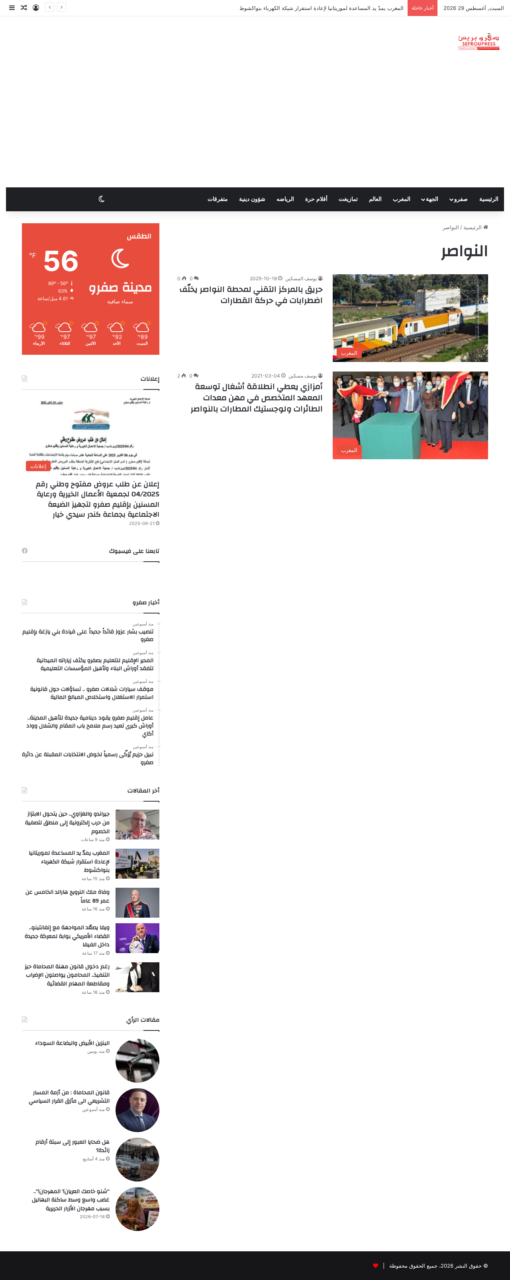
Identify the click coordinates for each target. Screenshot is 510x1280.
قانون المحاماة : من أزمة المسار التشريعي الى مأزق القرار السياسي (69, 1097)
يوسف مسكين (302, 376)
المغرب (401, 199)
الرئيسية (488, 199)
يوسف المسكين (301, 278)
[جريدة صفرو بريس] (478, 42)
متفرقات (218, 199)
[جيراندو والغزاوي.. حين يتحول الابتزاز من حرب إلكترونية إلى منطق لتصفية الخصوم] (137, 825)
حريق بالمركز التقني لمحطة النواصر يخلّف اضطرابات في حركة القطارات (251, 295)
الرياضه (285, 199)
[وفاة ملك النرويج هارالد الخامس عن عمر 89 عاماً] (137, 903)
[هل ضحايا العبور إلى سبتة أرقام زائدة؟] (137, 1160)
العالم (375, 199)
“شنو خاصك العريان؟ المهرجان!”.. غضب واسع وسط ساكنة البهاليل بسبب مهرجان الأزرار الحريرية (71, 1200)
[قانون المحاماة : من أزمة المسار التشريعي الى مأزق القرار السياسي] (137, 1110)
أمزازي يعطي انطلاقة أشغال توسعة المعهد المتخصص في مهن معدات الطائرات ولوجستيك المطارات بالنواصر (256, 397)
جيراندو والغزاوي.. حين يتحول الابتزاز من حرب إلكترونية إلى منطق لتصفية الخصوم (67, 822)
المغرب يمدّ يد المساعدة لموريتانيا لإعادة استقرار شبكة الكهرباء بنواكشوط (69, 861)
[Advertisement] (255, 127)
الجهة (432, 199)
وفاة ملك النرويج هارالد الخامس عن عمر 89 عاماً (68, 896)
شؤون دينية (252, 199)
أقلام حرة (316, 199)
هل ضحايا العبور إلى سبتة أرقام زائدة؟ (72, 1146)
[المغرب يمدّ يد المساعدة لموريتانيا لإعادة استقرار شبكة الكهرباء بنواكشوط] (137, 864)
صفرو (461, 199)
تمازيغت (348, 199)
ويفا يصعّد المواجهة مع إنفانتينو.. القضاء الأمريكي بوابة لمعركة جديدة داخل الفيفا (67, 936)
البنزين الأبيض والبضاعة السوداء (72, 1043)
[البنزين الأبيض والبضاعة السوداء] (137, 1061)
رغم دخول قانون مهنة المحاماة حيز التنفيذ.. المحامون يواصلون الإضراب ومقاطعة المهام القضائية (67, 975)
